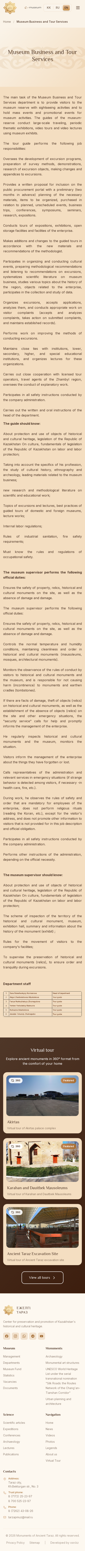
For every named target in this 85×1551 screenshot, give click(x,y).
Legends (51, 1448)
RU (58, 7)
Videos (50, 1435)
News (49, 1429)
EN (66, 7)
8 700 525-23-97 (19, 1501)
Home (7, 21)
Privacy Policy (15, 1542)
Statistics (8, 1375)
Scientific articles (14, 1422)
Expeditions (10, 1429)
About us (51, 1454)
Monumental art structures (62, 1362)
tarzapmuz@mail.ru (20, 1517)
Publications (11, 1454)
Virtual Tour (53, 1460)
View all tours (39, 1278)
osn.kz (74, 1542)
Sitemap (34, 1542)
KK (49, 7)
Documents (10, 1388)
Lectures (8, 1448)
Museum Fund (12, 1369)
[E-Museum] (33, 8)
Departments (11, 1362)
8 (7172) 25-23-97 (20, 1496)
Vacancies (10, 1381)
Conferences (11, 1435)
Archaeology (54, 1356)
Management (11, 1356)
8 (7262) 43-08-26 (20, 1511)
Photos (50, 1441)
